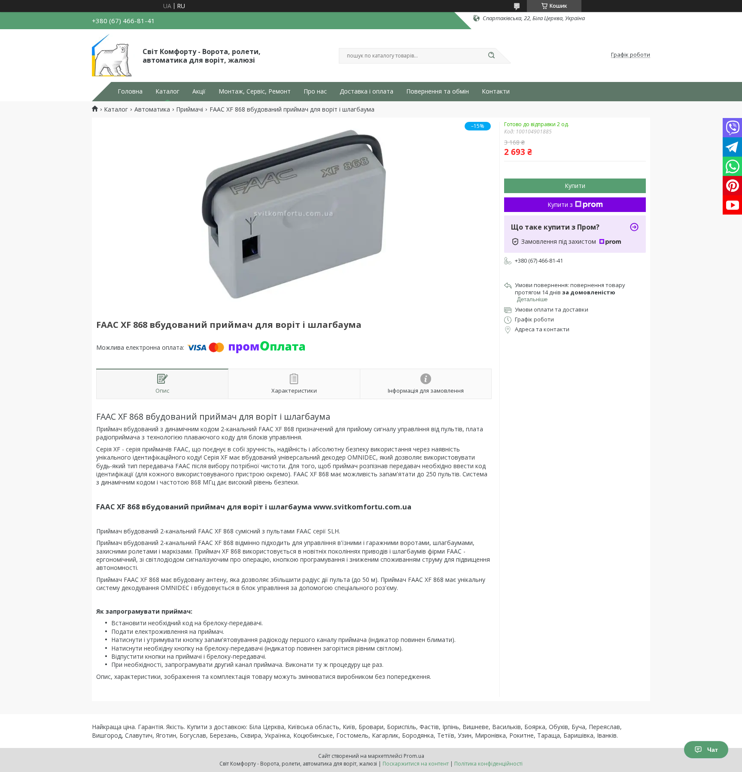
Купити (575, 186)
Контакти (496, 91)
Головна (130, 91)
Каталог (167, 91)
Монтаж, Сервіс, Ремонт (255, 91)
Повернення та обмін (437, 91)
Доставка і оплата (366, 91)
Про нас (315, 91)
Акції (199, 91)
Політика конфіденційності (488, 763)
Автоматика (152, 109)
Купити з (560, 204)
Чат (712, 749)
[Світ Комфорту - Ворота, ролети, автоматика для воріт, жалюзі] (113, 54)
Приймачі (189, 109)
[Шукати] (491, 56)
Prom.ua (414, 756)
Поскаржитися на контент (416, 763)
